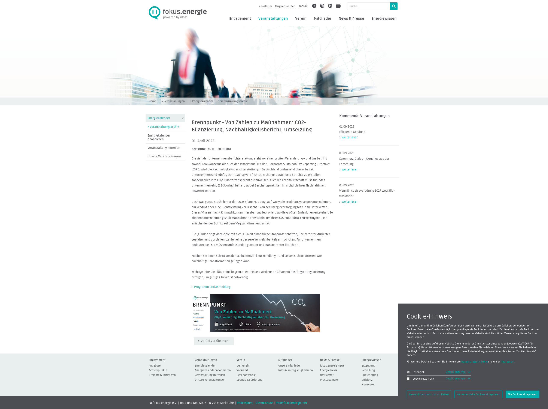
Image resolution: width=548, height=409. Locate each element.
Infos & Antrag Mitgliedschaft (296, 370)
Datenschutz (264, 402)
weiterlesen (350, 137)
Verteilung (368, 370)
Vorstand (242, 370)
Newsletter (265, 6)
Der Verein (243, 365)
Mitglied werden (285, 6)
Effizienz (367, 379)
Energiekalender (202, 101)
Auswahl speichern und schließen (429, 394)
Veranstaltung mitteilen (164, 148)
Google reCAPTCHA (423, 378)
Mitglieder (322, 19)
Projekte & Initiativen (162, 375)
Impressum (245, 402)
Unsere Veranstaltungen (164, 156)
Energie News (328, 370)
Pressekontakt (329, 379)
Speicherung (370, 375)
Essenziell (418, 372)
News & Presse (351, 19)
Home (152, 101)
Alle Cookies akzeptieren (522, 394)
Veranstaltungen (273, 19)
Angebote (155, 365)
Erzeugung (368, 365)
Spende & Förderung (249, 379)
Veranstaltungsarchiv (233, 101)
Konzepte (368, 384)
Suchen (394, 6)
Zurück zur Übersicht (215, 341)
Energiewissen (384, 19)
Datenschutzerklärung (474, 361)
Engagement (240, 19)
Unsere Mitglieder (289, 365)
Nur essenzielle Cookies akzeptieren (478, 394)
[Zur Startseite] (178, 13)
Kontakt (303, 6)
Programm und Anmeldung (212, 287)
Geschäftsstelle (246, 375)
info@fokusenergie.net (291, 402)
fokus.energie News (332, 365)
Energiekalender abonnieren (159, 137)
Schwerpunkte (158, 370)
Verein (301, 19)
